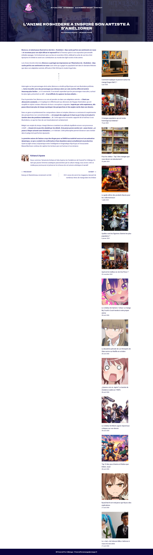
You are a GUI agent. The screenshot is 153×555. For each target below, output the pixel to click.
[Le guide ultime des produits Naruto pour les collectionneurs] (116, 179)
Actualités (56, 7)
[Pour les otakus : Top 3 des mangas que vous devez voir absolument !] (116, 140)
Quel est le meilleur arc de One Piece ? (115, 272)
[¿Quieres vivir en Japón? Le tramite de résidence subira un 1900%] (116, 371)
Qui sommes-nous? (84, 7)
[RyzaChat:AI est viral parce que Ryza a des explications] (116, 486)
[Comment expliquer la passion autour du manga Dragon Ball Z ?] (116, 63)
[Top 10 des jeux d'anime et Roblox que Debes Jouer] (116, 448)
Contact (98, 7)
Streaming (68, 7)
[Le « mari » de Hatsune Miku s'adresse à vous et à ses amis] (116, 525)
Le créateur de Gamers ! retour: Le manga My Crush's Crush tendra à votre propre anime (116, 310)
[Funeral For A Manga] (28, 7)
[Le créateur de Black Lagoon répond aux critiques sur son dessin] (116, 409)
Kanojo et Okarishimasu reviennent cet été (36, 173)
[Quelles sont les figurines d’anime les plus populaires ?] (116, 217)
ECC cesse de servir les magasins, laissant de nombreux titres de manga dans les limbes (80, 175)
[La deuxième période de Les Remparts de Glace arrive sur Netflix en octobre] (116, 332)
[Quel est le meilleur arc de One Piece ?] (116, 256)
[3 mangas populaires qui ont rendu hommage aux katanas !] (116, 102)
